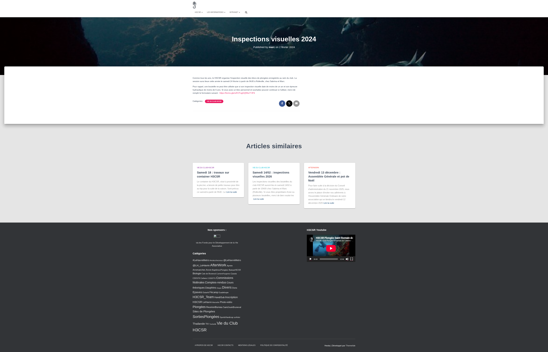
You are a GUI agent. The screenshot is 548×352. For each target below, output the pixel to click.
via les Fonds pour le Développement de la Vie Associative (217, 244)
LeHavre (207, 302)
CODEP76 (211, 278)
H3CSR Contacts (225, 345)
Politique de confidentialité (274, 345)
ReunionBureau (214, 307)
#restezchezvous (216, 260)
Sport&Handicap (226, 317)
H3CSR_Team (203, 297)
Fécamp (213, 292)
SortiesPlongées (206, 317)
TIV (207, 324)
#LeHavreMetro (201, 260)
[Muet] (347, 259)
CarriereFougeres (223, 274)
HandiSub (219, 297)
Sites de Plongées (204, 311)
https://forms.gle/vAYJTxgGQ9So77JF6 (237, 93)
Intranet (234, 12)
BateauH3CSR (235, 270)
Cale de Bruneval (209, 274)
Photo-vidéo (226, 302)
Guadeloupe (223, 292)
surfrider (237, 317)
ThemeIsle (350, 345)
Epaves (197, 292)
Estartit (206, 292)
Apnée (230, 265)
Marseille (215, 302)
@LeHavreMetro (232, 260)
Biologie (197, 273)
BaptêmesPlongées (220, 270)
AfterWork (313, 168)
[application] (331, 248)
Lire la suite (231, 192)
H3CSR (198, 12)
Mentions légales (246, 345)
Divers (227, 287)
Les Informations (215, 12)
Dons (234, 288)
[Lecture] (310, 259)
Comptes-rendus (215, 282)
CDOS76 (196, 278)
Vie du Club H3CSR (214, 101)
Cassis (234, 273)
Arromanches (199, 270)
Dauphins (210, 287)
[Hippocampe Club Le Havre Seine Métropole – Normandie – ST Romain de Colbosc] (195, 5)
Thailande (199, 323)
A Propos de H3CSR (204, 345)
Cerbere (204, 278)
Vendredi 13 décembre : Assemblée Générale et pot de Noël (328, 176)
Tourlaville (212, 324)
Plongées (199, 307)
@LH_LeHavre (201, 265)
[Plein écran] (351, 259)
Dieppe (219, 288)
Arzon (208, 270)
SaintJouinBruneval (232, 307)
